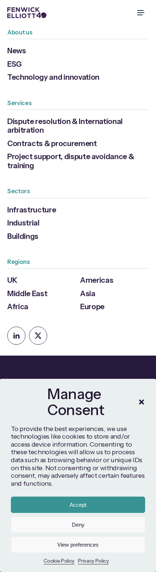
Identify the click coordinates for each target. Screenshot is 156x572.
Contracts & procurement (52, 143)
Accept (78, 505)
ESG (14, 64)
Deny (78, 525)
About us (19, 32)
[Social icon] (16, 336)
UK (12, 280)
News (16, 50)
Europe (92, 306)
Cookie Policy (59, 561)
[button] (141, 402)
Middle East (27, 293)
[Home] (26, 12)
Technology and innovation (53, 77)
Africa (17, 306)
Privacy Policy (93, 561)
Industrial (23, 222)
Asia (87, 293)
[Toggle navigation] (141, 12)
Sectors (18, 191)
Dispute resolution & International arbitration (65, 125)
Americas (96, 280)
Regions (18, 261)
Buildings (22, 236)
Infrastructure (31, 209)
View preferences (78, 545)
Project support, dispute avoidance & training (70, 161)
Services (19, 103)
